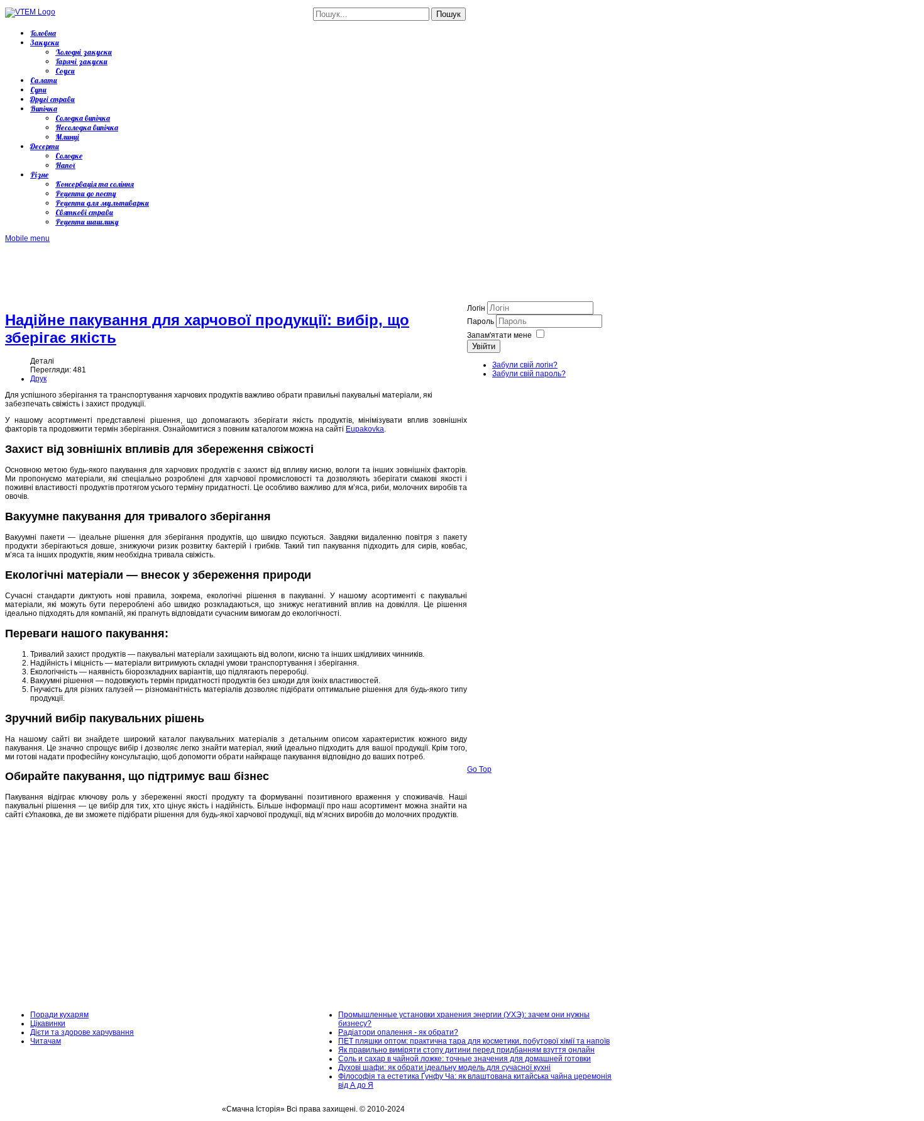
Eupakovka (365, 429)
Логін (476, 308)
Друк (38, 378)
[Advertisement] (234, 271)
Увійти (483, 346)
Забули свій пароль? (529, 373)
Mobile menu (27, 238)
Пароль (481, 321)
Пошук (448, 14)
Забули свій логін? (525, 364)
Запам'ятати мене (499, 335)
